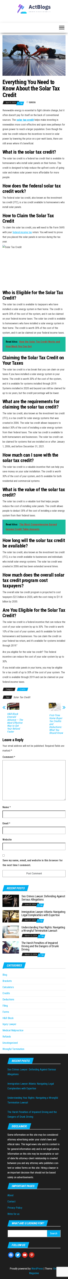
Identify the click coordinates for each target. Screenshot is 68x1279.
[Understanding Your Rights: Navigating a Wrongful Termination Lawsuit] (10, 931)
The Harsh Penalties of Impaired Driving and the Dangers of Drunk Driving (40, 946)
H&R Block (8, 1018)
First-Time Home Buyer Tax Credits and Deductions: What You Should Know (56, 724)
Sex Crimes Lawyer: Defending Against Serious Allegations (43, 897)
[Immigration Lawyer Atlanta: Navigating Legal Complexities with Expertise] (10, 916)
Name (6, 807)
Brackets (7, 981)
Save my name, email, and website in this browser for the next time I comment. (32, 863)
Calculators (8, 987)
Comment (8, 757)
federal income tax (22, 232)
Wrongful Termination (13, 1049)
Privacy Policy (14, 1207)
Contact (11, 1201)
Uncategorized (10, 1042)
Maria (32, 102)
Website (7, 839)
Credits (22, 689)
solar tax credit (25, 119)
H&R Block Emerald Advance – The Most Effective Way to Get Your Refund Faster (15, 723)
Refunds (6, 1036)
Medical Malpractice (12, 1030)
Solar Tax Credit (21, 697)
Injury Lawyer (9, 1024)
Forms (5, 1011)
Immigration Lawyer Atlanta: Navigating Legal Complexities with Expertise (43, 913)
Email (6, 823)
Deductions (8, 999)
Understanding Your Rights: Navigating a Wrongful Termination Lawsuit (43, 929)
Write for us (13, 1214)
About (10, 1195)
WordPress (37, 1268)
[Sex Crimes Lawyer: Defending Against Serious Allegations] (10, 900)
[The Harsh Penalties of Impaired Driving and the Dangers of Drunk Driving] (10, 947)
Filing (5, 1005)
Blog (4, 974)
